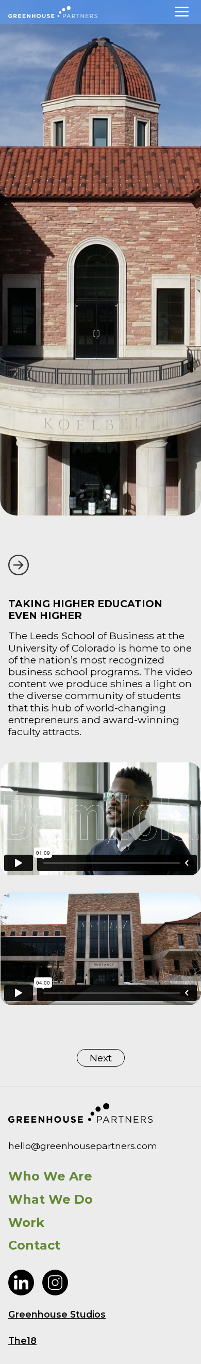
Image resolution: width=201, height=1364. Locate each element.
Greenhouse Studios (57, 1314)
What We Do (50, 1199)
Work (26, 1223)
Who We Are (50, 1176)
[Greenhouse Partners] (52, 12)
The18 (22, 1340)
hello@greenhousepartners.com (82, 1145)
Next (101, 1058)
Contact (34, 1245)
